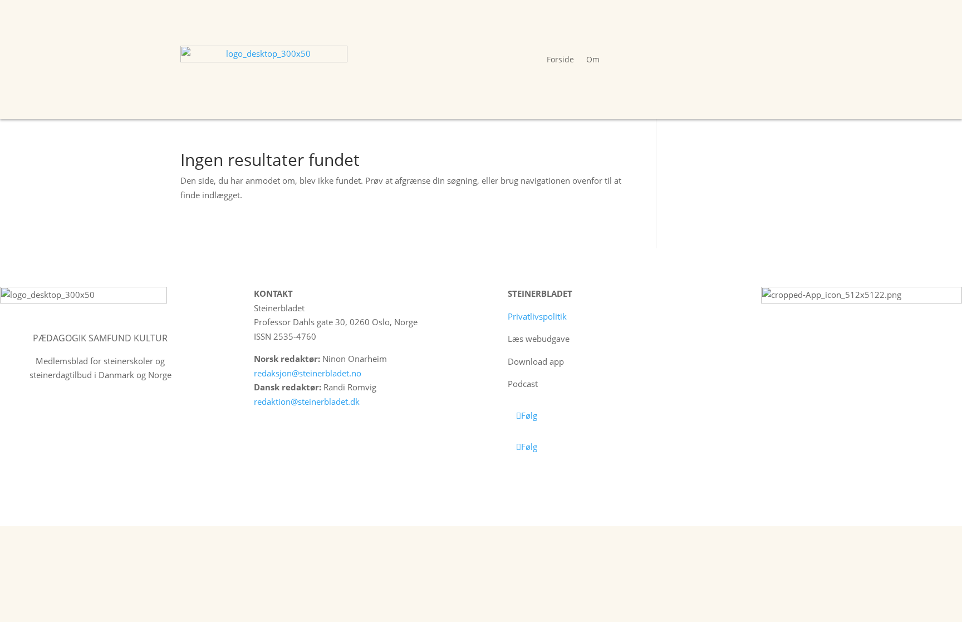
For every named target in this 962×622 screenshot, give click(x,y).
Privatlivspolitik (537, 316)
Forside (560, 59)
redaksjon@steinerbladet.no (307, 373)
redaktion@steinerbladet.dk (307, 401)
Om (593, 59)
